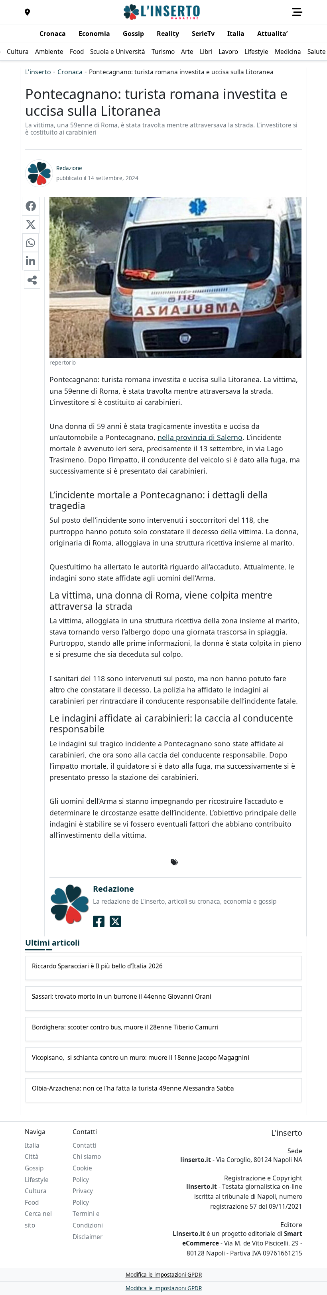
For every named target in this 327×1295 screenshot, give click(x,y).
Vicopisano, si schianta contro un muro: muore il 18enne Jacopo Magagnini (140, 1057)
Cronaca (70, 71)
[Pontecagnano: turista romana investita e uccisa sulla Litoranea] (30, 206)
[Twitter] (115, 921)
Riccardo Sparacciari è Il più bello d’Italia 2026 (97, 966)
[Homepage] (163, 12)
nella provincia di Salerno (200, 437)
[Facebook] (98, 921)
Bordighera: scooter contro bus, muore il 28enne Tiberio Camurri (125, 1027)
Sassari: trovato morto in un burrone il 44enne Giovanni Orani (121, 996)
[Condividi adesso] (32, 279)
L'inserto (38, 71)
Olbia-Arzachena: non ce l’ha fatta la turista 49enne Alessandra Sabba (133, 1088)
